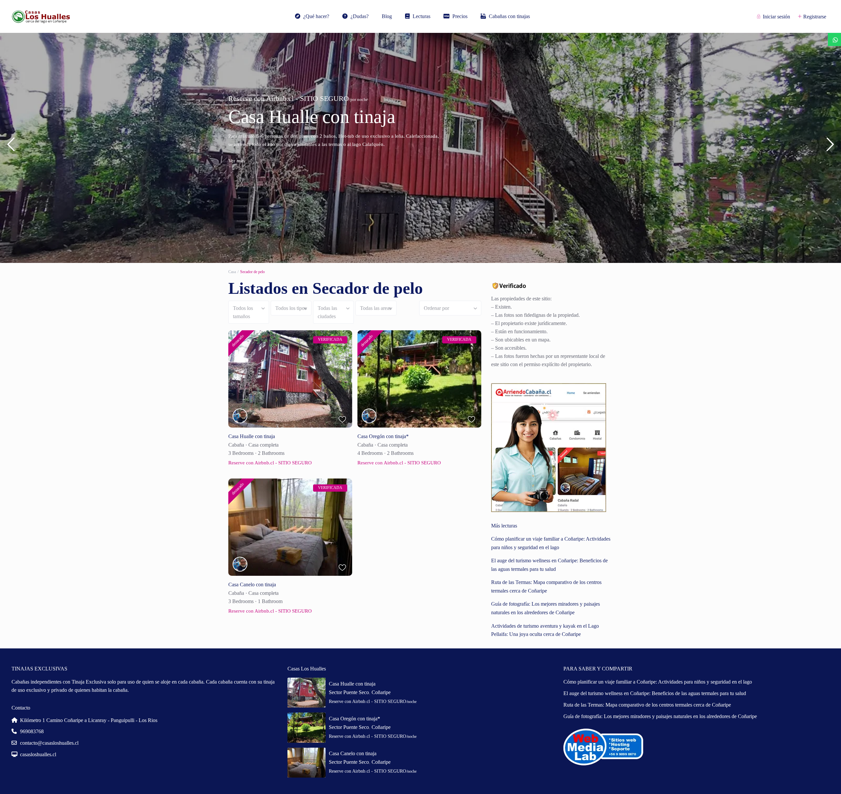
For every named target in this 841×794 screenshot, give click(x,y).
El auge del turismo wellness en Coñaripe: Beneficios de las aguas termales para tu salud (654, 693)
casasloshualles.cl (38, 754)
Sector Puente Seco (349, 692)
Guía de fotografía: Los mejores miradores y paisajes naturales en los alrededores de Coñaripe (660, 716)
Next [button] (830, 147)
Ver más (236, 169)
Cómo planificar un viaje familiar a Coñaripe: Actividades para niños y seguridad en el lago (657, 682)
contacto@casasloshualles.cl (49, 743)
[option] (420, 148)
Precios (459, 16)
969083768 (32, 731)
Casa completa (263, 445)
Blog (387, 16)
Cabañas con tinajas (509, 16)
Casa (232, 271)
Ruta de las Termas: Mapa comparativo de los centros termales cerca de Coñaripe (647, 705)
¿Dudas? (360, 16)
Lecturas (421, 16)
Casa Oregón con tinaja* (319, 116)
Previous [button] (10, 147)
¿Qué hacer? (316, 16)
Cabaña (236, 445)
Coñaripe (381, 692)
